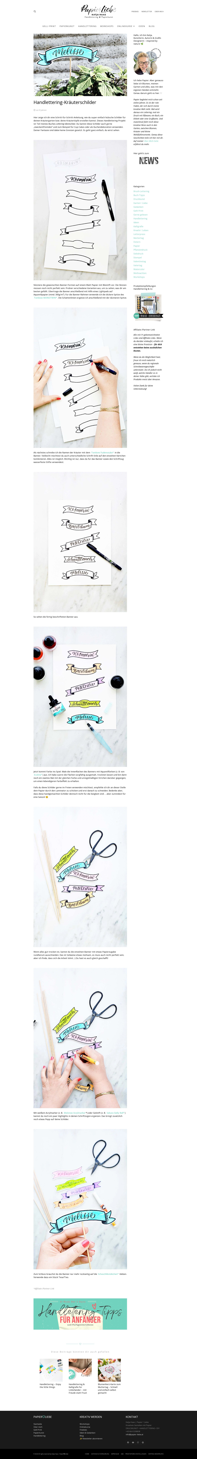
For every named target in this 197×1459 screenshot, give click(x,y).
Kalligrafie (138, 226)
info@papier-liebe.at (134, 1434)
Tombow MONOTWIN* (45, 297)
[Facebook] (128, 1442)
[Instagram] (138, 1442)
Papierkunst (39, 1433)
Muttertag (138, 238)
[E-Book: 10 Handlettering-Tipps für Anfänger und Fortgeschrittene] (80, 1314)
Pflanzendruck (140, 249)
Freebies (83, 1430)
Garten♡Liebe (140, 203)
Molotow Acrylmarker (74, 1112)
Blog (82, 1435)
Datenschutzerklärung (100, 1454)
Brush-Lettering (141, 191)
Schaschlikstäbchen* (108, 1274)
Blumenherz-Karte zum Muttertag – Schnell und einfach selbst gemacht (109, 1388)
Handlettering (140, 218)
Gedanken (138, 207)
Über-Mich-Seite (151, 141)
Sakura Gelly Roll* (115, 1112)
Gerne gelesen (140, 214)
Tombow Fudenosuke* (102, 452)
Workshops (139, 277)
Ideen (136, 222)
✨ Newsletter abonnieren (91, 1438)
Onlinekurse (85, 1427)
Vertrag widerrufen (155, 1454)
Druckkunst (139, 199)
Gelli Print (138, 210)
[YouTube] (133, 1442)
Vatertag (137, 265)
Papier (136, 245)
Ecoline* (38, 774)
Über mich (38, 1427)
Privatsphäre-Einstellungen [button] (135, 1454)
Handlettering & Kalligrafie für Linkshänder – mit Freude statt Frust (78, 1388)
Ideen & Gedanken (87, 1433)
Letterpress (139, 234)
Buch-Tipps (139, 195)
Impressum (115, 1454)
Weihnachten (139, 273)
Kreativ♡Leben (140, 230)
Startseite (38, 1424)
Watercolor (139, 269)
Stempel (137, 257)
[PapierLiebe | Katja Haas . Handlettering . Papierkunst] (98, 11)
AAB (122, 1454)
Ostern (136, 242)
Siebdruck (138, 253)
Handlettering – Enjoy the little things (50, 1385)
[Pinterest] (143, 1442)
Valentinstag (139, 261)
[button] (34, 11)
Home (87, 1454)
